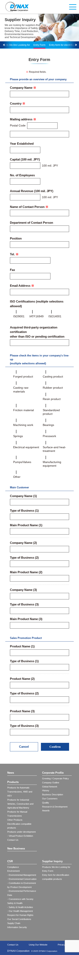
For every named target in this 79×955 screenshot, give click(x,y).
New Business (16, 848)
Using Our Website (38, 944)
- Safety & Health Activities (20, 907)
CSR (10, 861)
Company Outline (50, 782)
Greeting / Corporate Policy (55, 778)
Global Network (49, 786)
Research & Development (54, 806)
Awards (46, 810)
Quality (45, 802)
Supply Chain (13, 923)
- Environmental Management (21, 875)
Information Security (17, 927)
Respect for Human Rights (20, 915)
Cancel (24, 746)
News (10, 772)
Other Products (14, 820)
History (45, 790)
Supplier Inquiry (52, 861)
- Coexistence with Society (20, 899)
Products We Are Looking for (56, 867)
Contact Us (12, 840)
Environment (13, 871)
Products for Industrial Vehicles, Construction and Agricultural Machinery (20, 804)
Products (13, 782)
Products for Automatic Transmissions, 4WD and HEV (19, 791)
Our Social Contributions (19, 919)
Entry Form (39, 45)
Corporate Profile (53, 772)
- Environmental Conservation (21, 879)
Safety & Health (14, 903)
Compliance (13, 867)
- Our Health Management (20, 911)
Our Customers (50, 798)
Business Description (52, 794)
